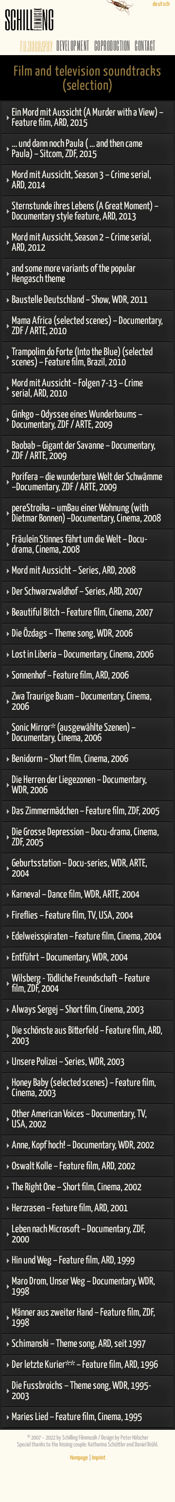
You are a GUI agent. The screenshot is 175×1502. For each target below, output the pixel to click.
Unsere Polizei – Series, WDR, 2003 (68, 1062)
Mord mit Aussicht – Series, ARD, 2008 (74, 571)
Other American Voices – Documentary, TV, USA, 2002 (79, 1119)
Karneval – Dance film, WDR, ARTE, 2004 (76, 895)
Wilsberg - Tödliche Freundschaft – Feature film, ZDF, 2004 (81, 984)
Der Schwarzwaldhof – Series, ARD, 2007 (77, 592)
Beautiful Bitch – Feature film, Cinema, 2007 (82, 613)
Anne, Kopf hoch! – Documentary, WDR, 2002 (83, 1145)
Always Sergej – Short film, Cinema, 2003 (78, 1010)
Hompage (79, 1458)
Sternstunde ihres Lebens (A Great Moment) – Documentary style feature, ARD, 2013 (85, 211)
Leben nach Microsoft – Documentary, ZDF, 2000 (78, 1234)
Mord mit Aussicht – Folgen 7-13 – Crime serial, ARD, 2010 (77, 389)
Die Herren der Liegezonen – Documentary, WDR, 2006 (79, 785)
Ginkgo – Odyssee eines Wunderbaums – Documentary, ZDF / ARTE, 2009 (77, 420)
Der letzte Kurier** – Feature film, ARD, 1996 (85, 1365)
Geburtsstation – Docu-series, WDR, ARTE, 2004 (79, 869)
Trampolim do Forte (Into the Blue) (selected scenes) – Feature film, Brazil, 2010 (82, 357)
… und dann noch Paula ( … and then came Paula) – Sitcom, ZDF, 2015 (77, 149)
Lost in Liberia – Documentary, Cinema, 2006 (83, 655)
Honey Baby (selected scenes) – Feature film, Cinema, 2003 (84, 1088)
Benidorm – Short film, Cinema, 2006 (70, 759)
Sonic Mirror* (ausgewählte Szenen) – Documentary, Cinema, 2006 (74, 733)
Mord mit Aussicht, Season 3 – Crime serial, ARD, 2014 (81, 180)
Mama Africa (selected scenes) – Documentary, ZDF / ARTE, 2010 (87, 326)
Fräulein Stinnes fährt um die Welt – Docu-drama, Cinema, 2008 (79, 545)
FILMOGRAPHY (35, 45)
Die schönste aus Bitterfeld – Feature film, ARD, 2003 (87, 1036)
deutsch (161, 4)
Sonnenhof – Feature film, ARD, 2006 (70, 676)
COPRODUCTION (112, 45)
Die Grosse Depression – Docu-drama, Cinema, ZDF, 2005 (85, 837)
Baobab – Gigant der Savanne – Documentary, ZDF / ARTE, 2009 (84, 451)
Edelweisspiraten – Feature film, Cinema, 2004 (86, 936)
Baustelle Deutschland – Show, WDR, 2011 (80, 300)
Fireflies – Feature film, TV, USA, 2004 (72, 916)
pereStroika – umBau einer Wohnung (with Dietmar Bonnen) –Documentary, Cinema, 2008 (86, 513)
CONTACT (145, 45)
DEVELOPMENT (72, 45)
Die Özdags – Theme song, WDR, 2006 (72, 634)
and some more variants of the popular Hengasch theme (74, 274)
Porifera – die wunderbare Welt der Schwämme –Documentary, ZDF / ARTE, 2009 (87, 482)
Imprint (98, 1458)
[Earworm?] (84, 4)
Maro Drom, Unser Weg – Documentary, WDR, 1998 (83, 1287)
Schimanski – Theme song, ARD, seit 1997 (79, 1344)
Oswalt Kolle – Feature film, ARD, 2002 (73, 1166)
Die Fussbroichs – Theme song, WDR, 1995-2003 (81, 1391)
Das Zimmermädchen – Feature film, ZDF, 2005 (85, 811)
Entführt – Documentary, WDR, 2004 (70, 957)
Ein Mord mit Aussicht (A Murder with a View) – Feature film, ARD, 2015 (87, 118)
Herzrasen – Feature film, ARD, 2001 (70, 1208)
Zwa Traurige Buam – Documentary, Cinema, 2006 (82, 702)
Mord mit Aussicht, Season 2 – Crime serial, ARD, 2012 (81, 243)
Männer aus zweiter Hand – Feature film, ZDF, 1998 (83, 1318)
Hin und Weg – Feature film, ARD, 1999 (73, 1260)
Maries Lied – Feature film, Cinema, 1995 (77, 1417)
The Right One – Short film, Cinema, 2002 (76, 1187)
